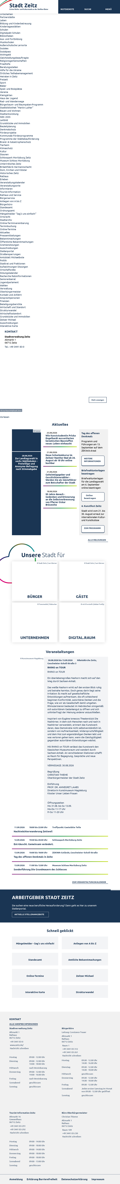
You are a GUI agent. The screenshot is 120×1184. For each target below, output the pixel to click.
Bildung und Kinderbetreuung (15, 23)
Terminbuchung (8, 226)
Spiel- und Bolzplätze (11, 88)
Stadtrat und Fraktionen (12, 263)
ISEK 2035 (5, 116)
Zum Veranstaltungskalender (89, 882)
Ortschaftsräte (8, 269)
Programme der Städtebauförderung (19, 138)
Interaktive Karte (9, 325)
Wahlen (4, 285)
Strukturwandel (8, 310)
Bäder (3, 85)
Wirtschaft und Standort (13, 307)
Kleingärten (6, 95)
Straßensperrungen (10, 254)
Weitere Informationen (92, 459)
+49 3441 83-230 (70, 1133)
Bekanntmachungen (10, 238)
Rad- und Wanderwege (12, 101)
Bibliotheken (6, 35)
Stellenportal (7, 251)
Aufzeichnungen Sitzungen (14, 266)
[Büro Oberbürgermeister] (86, 1124)
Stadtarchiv (6, 219)
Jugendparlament (9, 282)
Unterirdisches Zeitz (10, 163)
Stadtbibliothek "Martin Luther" (16, 107)
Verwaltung (6, 288)
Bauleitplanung (8, 126)
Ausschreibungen (9, 247)
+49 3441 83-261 (70, 1052)
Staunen (4, 154)
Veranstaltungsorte (10, 185)
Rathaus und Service (10, 194)
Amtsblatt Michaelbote (12, 257)
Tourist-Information (10, 191)
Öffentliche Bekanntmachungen (16, 241)
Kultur (3, 151)
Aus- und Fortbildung (11, 38)
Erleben (4, 179)
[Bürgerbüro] (86, 1042)
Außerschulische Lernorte (13, 45)
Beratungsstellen (9, 67)
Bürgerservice (7, 197)
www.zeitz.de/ (16, 1045)
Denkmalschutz (8, 129)
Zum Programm (92, 528)
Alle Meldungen (97, 540)
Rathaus (4, 176)
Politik (3, 260)
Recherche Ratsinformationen (15, 275)
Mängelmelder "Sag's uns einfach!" (18, 213)
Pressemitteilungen (10, 235)
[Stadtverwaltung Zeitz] (60, 341)
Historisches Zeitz (9, 173)
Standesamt (6, 207)
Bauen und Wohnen (10, 110)
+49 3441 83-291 (17, 1126)
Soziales (4, 48)
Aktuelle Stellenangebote (29, 914)
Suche (87, 9)
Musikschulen (7, 42)
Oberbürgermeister (10, 291)
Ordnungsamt (7, 210)
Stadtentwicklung (9, 113)
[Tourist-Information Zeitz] (33, 1122)
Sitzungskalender (9, 272)
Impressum (98, 1179)
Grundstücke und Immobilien (15, 123)
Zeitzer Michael (8, 319)
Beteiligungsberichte (11, 304)
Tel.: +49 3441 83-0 (14, 346)
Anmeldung (16, 1179)
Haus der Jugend (9, 98)
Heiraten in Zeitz (8, 76)
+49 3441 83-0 (16, 1041)
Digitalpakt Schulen (10, 32)
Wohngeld (5, 54)
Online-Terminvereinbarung (14, 222)
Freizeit (4, 79)
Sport (3, 82)
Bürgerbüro (6, 204)
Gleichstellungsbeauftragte (14, 57)
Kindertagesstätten (10, 26)
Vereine (4, 91)
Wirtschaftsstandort (10, 313)
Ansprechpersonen (10, 297)
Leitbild (4, 120)
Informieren (6, 188)
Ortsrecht (5, 216)
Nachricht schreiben (19, 1048)
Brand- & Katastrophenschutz (15, 141)
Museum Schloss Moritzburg (15, 160)
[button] (108, 9)
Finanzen (4, 300)
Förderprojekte (8, 132)
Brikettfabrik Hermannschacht (16, 166)
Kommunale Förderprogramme (16, 135)
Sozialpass (5, 51)
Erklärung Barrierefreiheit (42, 1179)
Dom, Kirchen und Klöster (13, 169)
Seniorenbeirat (8, 279)
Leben (3, 20)
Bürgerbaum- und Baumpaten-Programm (21, 104)
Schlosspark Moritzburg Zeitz (15, 157)
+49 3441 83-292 (17, 1129)
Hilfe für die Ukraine (10, 70)
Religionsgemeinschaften (13, 60)
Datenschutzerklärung (74, 1179)
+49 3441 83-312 (70, 1049)
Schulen (4, 29)
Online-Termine (8, 229)
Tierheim (4, 144)
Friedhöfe (5, 63)
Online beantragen (90, 497)
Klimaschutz (6, 148)
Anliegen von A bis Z (10, 201)
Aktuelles (5, 232)
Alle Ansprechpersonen (23, 1024)
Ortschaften (6, 14)
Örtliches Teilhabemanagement (16, 73)
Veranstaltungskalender (12, 182)
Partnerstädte (7, 17)
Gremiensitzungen (9, 244)
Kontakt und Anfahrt (11, 294)
